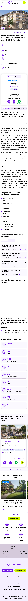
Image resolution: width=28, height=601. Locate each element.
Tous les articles (14, 518)
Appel (9, 103)
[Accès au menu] (3, 2)
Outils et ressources (14, 586)
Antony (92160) (20, 551)
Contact (14, 103)
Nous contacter (20, 570)
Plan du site (5, 596)
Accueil (13, 546)
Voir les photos (3, 28)
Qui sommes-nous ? (13, 577)
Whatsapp (19, 103)
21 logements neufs (14, 94)
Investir (17, 77)
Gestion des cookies (18, 598)
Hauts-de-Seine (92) (8, 551)
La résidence (6, 108)
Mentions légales (14, 596)
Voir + (22, 464)
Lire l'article (6, 510)
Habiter (10, 77)
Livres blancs (13, 583)
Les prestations (15, 108)
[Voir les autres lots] (24, 458)
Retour (4, 6)
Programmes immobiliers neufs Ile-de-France (13, 548)
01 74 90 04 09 (7, 570)
